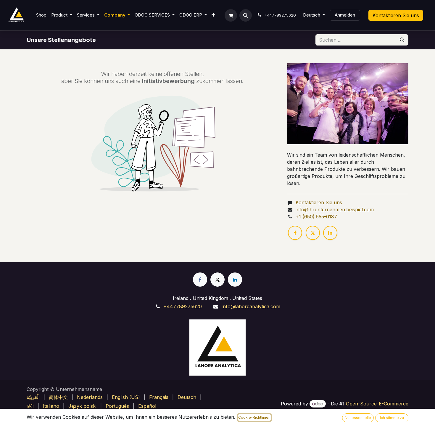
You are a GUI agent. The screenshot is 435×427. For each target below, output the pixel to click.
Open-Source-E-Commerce (377, 404)
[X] (313, 233)
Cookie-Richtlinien (254, 417)
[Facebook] (295, 233)
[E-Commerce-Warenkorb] (231, 15)
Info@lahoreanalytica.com (250, 306)
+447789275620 (182, 306)
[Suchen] (402, 40)
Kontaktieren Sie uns (396, 15)
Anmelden (345, 15)
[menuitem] (41, 15)
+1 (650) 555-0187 (316, 217)
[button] (245, 15)
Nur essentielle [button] (358, 417)
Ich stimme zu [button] (392, 417)
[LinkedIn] (330, 233)
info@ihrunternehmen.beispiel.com (335, 209)
